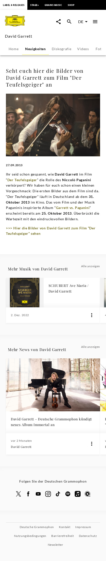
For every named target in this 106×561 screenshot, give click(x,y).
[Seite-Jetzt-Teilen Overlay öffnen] (58, 22)
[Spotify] (68, 494)
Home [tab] (14, 49)
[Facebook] (28, 494)
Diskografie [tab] (61, 49)
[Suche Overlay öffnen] (69, 22)
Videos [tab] (83, 49)
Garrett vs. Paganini (73, 208)
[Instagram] (48, 494)
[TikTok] (58, 494)
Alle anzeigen (90, 266)
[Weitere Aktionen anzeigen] (92, 315)
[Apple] (78, 494)
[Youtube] (38, 494)
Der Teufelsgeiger (22, 180)
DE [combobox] (80, 21)
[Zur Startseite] (29, 26)
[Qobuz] (87, 494)
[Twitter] (18, 494)
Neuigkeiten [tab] (35, 49)
